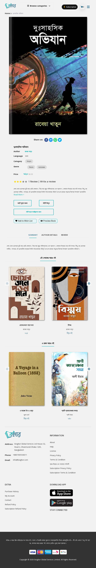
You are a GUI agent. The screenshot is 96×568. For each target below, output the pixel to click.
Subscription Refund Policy (15, 509)
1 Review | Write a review (42, 181)
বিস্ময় (69, 325)
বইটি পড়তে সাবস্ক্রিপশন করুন (33, 212)
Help (52, 447)
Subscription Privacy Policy (60, 468)
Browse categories (38, 6)
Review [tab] (64, 235)
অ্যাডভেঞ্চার (41, 167)
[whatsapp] (55, 140)
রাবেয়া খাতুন (26, 329)
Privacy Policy (55, 455)
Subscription (71, 7)
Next (89, 283)
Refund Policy (10, 504)
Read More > (19, 194)
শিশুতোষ (31, 167)
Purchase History (12, 491)
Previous (7, 283)
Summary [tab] (33, 235)
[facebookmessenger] (51, 140)
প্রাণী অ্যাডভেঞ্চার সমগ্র (70, 410)
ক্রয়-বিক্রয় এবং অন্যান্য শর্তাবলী (59, 464)
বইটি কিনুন (46, 203)
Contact (8, 500)
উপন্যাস (29, 161)
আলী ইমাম (70, 415)
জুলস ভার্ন (26, 415)
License (53, 451)
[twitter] (60, 140)
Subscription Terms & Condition (63, 472)
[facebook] (46, 140)
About (52, 442)
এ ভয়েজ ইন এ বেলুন (26, 410)
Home (7, 13)
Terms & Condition (57, 459)
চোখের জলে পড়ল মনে (27, 325)
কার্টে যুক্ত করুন (23, 203)
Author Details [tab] (49, 235)
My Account (9, 496)
